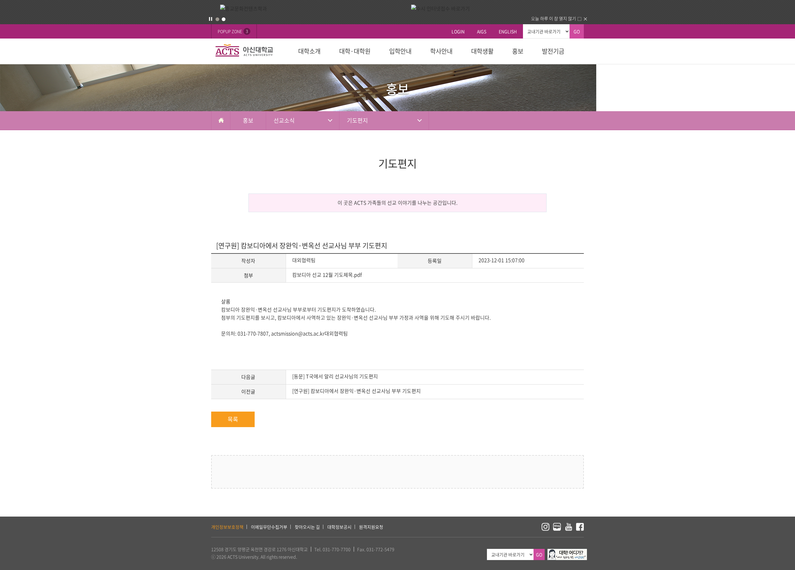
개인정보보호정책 (227, 527)
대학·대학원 (354, 51)
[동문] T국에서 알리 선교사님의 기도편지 (335, 376)
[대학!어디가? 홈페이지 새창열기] (567, 552)
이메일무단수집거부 (269, 527)
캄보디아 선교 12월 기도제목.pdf (327, 274)
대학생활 (482, 51)
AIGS (481, 31)
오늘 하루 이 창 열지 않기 (553, 18)
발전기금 (553, 51)
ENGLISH (508, 31)
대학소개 (309, 51)
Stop (210, 19)
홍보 (517, 51)
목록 (233, 419)
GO (577, 31)
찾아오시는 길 (307, 527)
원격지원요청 (371, 527)
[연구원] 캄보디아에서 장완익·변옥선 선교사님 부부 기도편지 (356, 390)
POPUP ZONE (233, 31)
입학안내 (400, 51)
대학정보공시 (339, 527)
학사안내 (441, 51)
